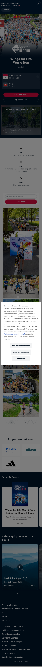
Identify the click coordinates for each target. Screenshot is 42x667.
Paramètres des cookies (21, 345)
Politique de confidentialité (14, 334)
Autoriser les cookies (21, 352)
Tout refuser (21, 358)
